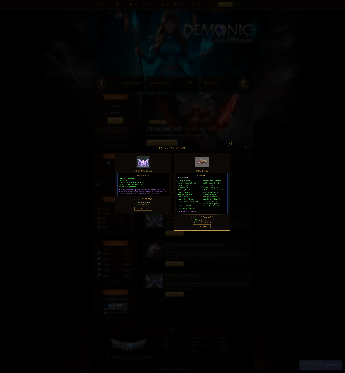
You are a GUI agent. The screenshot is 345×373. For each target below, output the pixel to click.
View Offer (143, 209)
